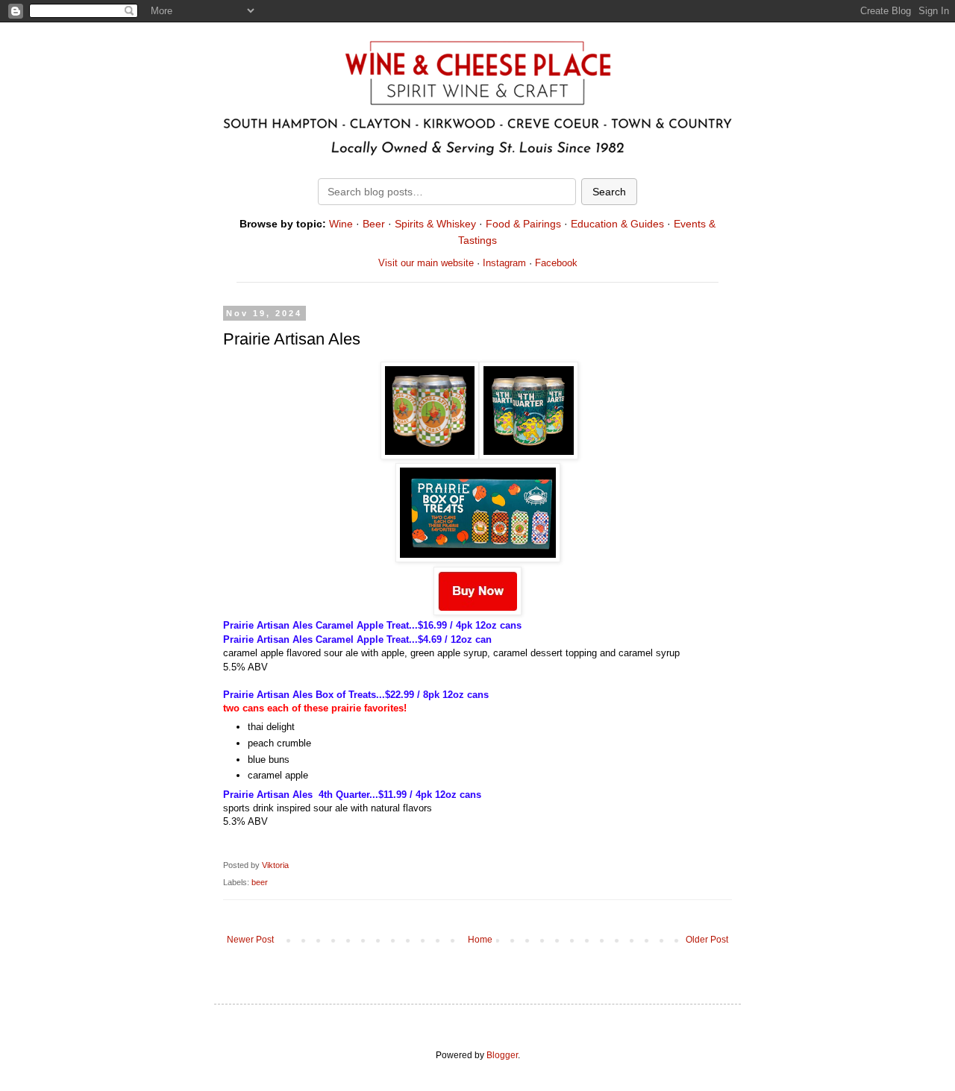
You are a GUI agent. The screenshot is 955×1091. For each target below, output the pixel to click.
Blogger (502, 1055)
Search (609, 192)
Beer (374, 224)
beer (259, 882)
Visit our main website (426, 262)
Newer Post (250, 939)
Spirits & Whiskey (435, 224)
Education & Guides (617, 224)
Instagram (504, 262)
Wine (341, 224)
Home (480, 939)
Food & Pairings (523, 224)
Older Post (707, 939)
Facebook (556, 262)
